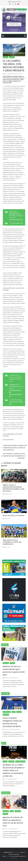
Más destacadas (6, 711)
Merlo (13, 711)
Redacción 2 (14, 779)
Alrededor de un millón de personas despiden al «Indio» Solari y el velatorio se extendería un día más (13, 770)
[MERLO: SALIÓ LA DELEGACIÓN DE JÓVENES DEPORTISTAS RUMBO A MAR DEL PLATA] (14, 470)
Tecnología (5, 714)
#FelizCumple (12, 211)
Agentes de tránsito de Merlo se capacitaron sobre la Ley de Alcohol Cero (13, 821)
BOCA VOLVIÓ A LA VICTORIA (13, 515)
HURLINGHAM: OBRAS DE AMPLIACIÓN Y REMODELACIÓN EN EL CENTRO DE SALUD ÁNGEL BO (15, 448)
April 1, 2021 (20, 223)
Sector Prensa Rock (20, 761)
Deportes (5, 57)
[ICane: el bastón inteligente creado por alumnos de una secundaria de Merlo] (14, 702)
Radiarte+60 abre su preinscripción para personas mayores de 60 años (14, 670)
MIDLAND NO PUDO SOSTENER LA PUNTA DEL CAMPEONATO (12, 542)
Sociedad (12, 663)
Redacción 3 (15, 677)
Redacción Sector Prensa (16, 73)
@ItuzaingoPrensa (13, 213)
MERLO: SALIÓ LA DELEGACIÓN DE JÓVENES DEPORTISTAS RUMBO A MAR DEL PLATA (13, 488)
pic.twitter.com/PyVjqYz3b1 (16, 219)
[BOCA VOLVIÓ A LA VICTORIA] (14, 501)
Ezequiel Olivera (16, 729)
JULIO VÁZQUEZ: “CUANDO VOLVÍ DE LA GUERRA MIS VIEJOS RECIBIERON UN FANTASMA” (13, 456)
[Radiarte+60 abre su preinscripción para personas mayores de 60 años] (14, 654)
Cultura (5, 761)
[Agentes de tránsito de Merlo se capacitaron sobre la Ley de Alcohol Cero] (14, 802)
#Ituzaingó (13, 384)
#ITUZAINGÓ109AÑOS (15, 390)
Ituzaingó (12, 57)
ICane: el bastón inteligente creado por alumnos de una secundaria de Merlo (12, 722)
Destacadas (5, 663)
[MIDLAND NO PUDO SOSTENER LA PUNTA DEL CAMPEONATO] (14, 525)
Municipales (17, 811)
